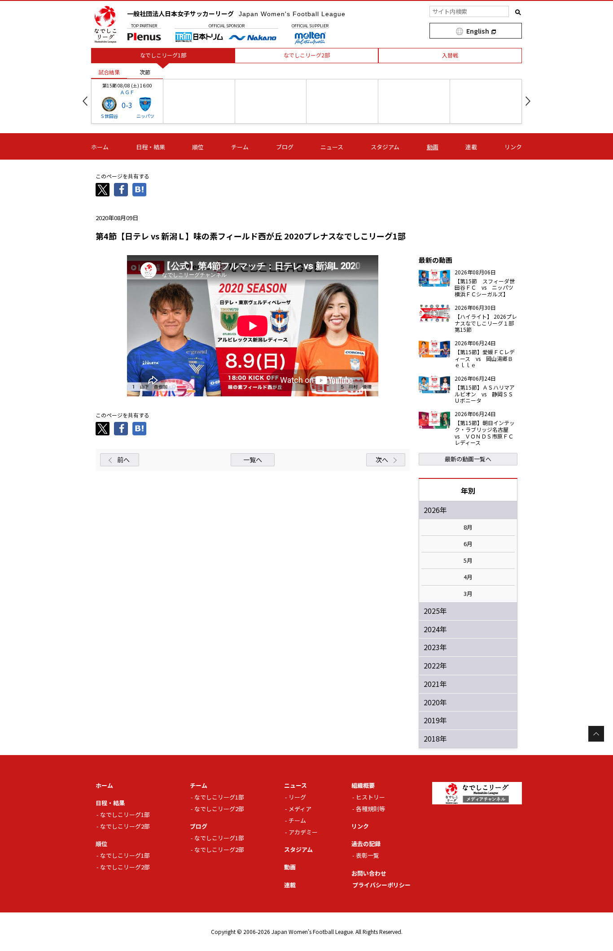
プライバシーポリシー (381, 885)
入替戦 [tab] (450, 55)
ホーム (100, 147)
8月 (468, 527)
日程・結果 (150, 147)
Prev (85, 101)
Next (527, 101)
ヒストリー (370, 797)
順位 (198, 147)
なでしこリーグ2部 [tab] (307, 55)
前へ (123, 459)
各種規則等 (370, 808)
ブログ (284, 147)
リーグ (297, 797)
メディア (300, 808)
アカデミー (303, 832)
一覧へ (252, 459)
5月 (468, 560)
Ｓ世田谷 (109, 116)
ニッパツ (145, 116)
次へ (382, 459)
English (477, 30)
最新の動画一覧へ (468, 459)
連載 (471, 147)
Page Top (596, 734)
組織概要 (363, 785)
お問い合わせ (368, 873)
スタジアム (385, 147)
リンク (513, 147)
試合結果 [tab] (109, 72)
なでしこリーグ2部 (125, 826)
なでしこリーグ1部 (125, 814)
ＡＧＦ (127, 92)
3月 (468, 593)
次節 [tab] (145, 72)
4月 (468, 577)
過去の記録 (366, 843)
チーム (240, 147)
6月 (468, 543)
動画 (432, 147)
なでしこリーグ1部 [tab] (163, 55)
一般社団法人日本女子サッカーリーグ (236, 13)
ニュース (331, 147)
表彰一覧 (367, 855)
